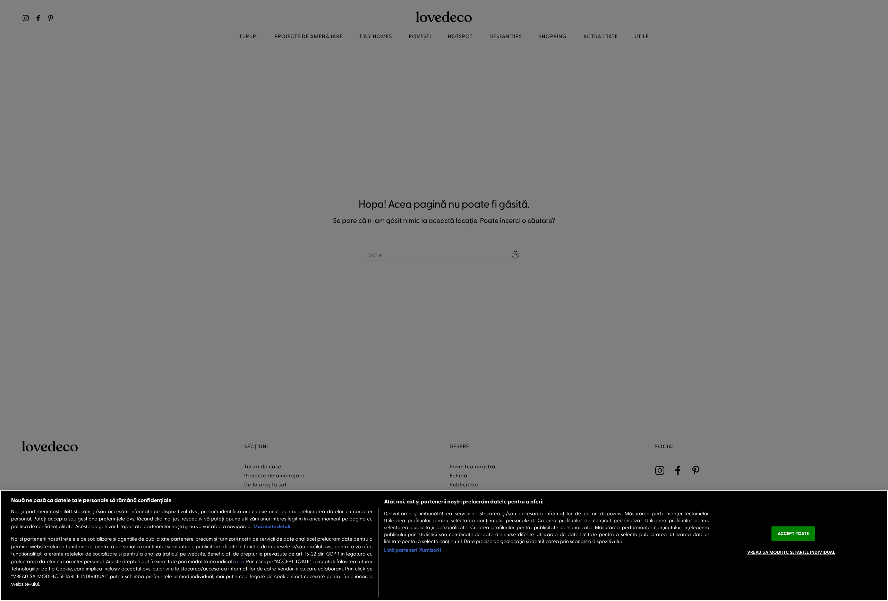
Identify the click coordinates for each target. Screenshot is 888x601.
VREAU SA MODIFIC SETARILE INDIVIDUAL (791, 552)
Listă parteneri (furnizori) (412, 549)
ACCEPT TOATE (793, 533)
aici (240, 562)
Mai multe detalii (272, 526)
